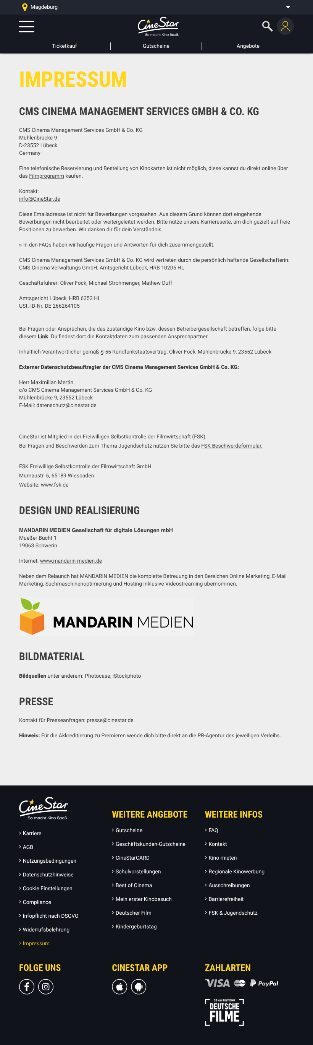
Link (43, 337)
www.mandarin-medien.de (71, 561)
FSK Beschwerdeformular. (232, 446)
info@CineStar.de (39, 199)
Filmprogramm (46, 176)
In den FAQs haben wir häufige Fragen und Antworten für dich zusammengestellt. (119, 245)
